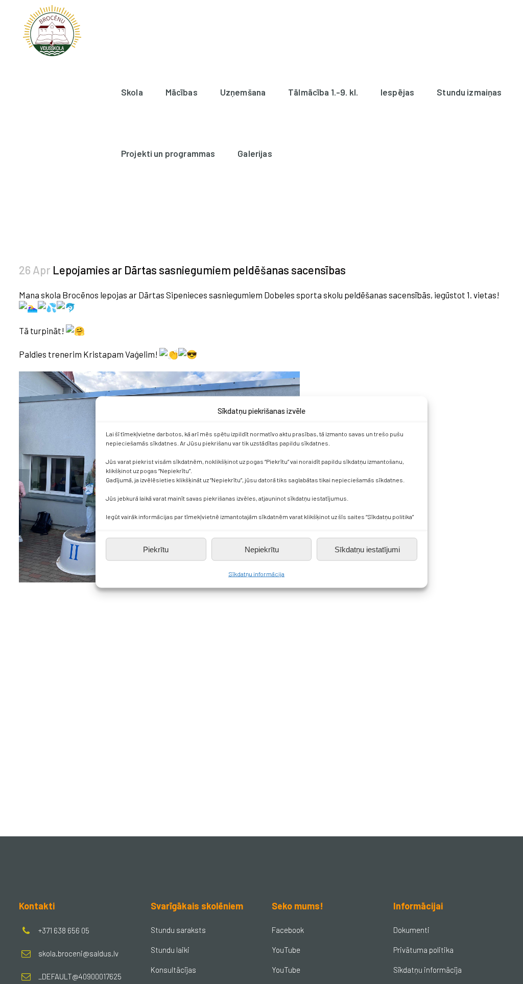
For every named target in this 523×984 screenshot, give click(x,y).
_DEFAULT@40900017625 (80, 976)
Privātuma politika (423, 949)
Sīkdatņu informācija (256, 573)
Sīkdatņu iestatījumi (367, 549)
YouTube (286, 949)
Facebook (288, 929)
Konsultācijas (173, 969)
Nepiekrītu (262, 549)
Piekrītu (156, 549)
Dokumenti (411, 929)
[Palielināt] (286, 385)
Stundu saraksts (178, 929)
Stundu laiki (170, 949)
